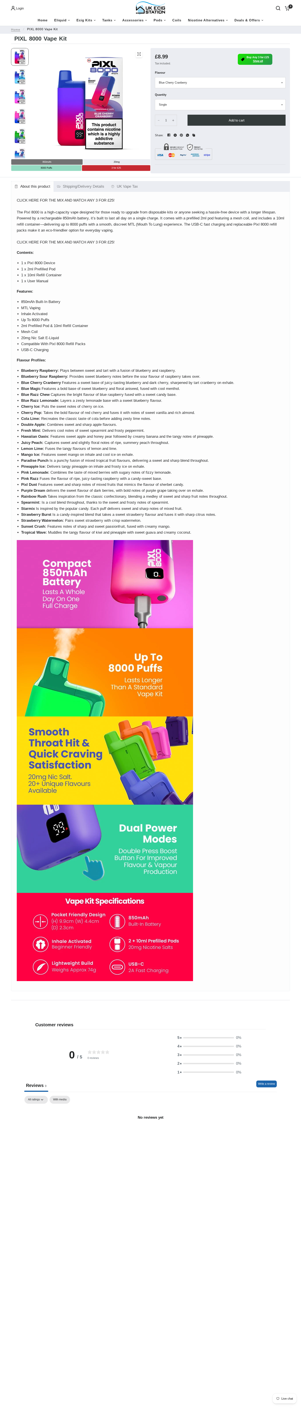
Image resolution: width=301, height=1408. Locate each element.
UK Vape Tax (127, 186)
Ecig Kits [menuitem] (84, 20)
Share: (159, 135)
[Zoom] (139, 54)
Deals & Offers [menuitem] (247, 20)
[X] (175, 135)
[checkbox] (60, 1100)
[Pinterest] (181, 135)
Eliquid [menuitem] (60, 20)
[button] (209, 1038)
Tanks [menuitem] (107, 20)
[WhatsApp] (187, 135)
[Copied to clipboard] (193, 135)
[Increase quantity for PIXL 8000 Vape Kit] (173, 120)
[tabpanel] (150, 1132)
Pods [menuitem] (158, 20)
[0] (286, 8)
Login (20, 8)
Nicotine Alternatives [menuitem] (206, 20)
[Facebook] (169, 135)
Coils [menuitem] (176, 20)
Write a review (266, 1083)
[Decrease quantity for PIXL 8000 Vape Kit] (158, 120)
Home (15, 29)
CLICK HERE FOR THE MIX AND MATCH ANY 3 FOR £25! (66, 200)
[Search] (278, 8)
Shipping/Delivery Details (83, 186)
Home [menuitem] (43, 20)
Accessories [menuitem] (133, 20)
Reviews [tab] (36, 1085)
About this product (35, 186)
